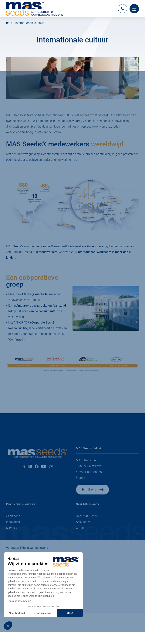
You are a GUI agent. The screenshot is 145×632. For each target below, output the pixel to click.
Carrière (81, 528)
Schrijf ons (88, 489)
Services (11, 528)
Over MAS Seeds (87, 516)
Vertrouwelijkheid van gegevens (27, 548)
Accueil (7, 23)
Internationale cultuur (29, 23)
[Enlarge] (134, 181)
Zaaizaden (13, 516)
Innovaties (13, 522)
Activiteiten (83, 522)
